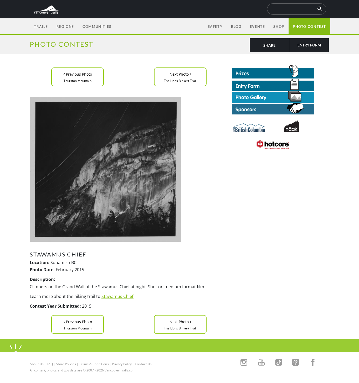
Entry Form (309, 45)
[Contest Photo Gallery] (273, 96)
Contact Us (143, 364)
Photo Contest (309, 26)
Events (257, 26)
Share (269, 45)
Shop (278, 26)
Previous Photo (77, 76)
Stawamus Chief (117, 296)
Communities (97, 26)
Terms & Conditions (94, 364)
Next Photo (180, 76)
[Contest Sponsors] (280, 108)
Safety (215, 26)
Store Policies (66, 364)
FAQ (50, 364)
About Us (37, 364)
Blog (236, 26)
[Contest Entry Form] (280, 84)
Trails (41, 26)
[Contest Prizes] (280, 71)
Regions (65, 26)
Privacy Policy (122, 364)
